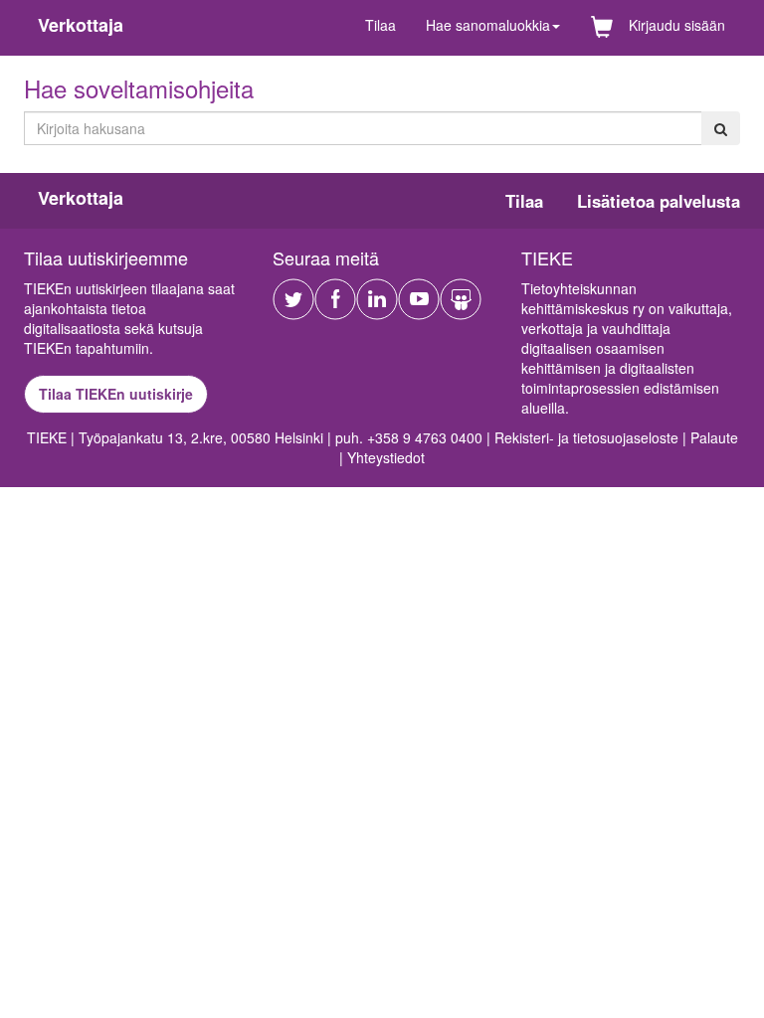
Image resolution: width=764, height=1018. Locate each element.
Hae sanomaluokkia (488, 25)
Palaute (714, 437)
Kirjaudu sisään (677, 25)
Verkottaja (80, 25)
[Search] (720, 128)
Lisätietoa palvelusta (658, 201)
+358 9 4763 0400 (424, 437)
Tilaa (380, 25)
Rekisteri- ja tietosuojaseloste (586, 437)
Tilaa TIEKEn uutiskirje (116, 394)
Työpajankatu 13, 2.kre (151, 437)
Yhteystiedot (386, 457)
